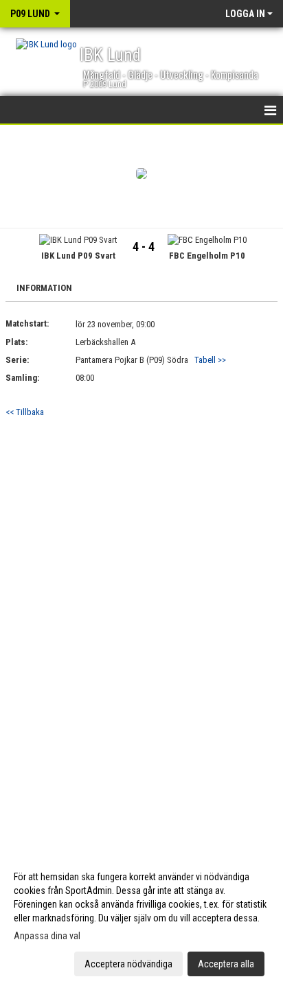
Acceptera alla (226, 963)
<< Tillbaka (24, 412)
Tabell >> (210, 360)
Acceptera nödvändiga (128, 963)
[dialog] (141, 919)
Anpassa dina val (47, 935)
